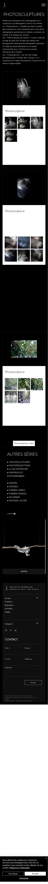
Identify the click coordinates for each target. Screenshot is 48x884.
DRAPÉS (13, 483)
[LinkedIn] (15, 630)
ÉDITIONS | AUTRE (18, 500)
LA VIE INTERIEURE (19, 469)
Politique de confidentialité (23, 701)
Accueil (8, 598)
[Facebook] (11, 630)
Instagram (9, 624)
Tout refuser (13, 873)
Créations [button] (8, 602)
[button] (43, 5)
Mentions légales (10, 701)
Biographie (9, 605)
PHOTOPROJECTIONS (19, 465)
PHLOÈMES (14, 497)
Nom (7, 648)
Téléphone (28, 659)
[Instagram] (6, 630)
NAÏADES (13, 486)
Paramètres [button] (23, 878)
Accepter (35, 873)
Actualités (8, 608)
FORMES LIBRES (17, 490)
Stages (7, 612)
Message (8, 667)
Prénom (27, 648)
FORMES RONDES (17, 493)
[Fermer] (44, 860)
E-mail (7, 659)
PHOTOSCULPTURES (20, 462)
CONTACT (11, 639)
